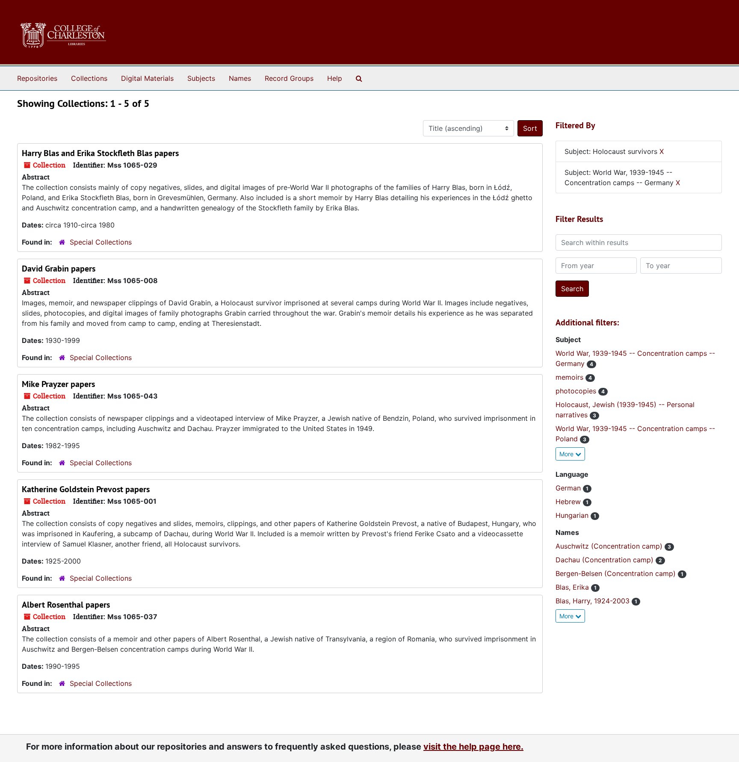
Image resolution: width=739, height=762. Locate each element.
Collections (89, 78)
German (569, 488)
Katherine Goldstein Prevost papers (86, 489)
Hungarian (573, 515)
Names (240, 78)
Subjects (201, 78)
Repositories (37, 78)
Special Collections (101, 242)
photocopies (577, 391)
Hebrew (569, 501)
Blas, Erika (573, 587)
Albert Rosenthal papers (66, 604)
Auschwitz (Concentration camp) (610, 546)
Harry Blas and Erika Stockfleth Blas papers (100, 153)
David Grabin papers (58, 268)
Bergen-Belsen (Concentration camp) (617, 573)
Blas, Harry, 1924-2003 (594, 601)
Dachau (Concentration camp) (606, 559)
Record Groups (289, 78)
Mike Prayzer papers (58, 384)
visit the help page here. (473, 746)
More (567, 454)
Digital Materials (147, 78)
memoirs (570, 377)
